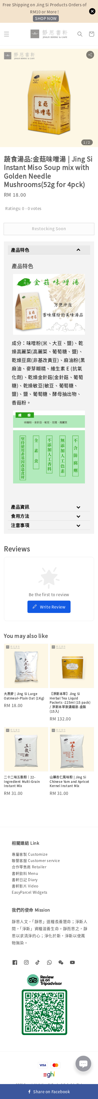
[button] (6, 34)
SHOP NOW (46, 18)
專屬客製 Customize (30, 854)
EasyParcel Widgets (30, 892)
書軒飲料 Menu (25, 873)
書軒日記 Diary (25, 879)
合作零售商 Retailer (29, 866)
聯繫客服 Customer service (36, 860)
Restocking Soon (49, 228)
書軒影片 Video (25, 885)
